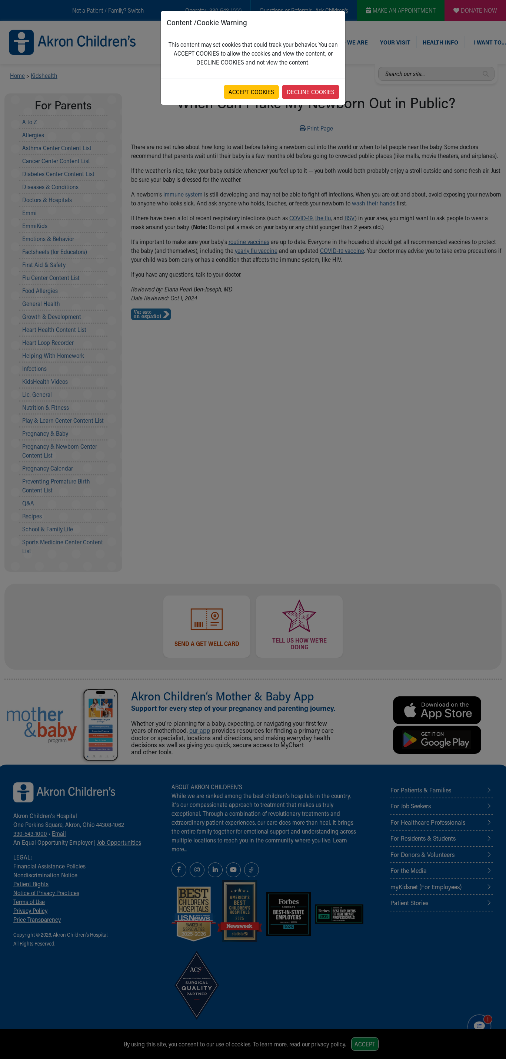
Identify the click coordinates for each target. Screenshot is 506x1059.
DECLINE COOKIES (310, 92)
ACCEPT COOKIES (251, 92)
